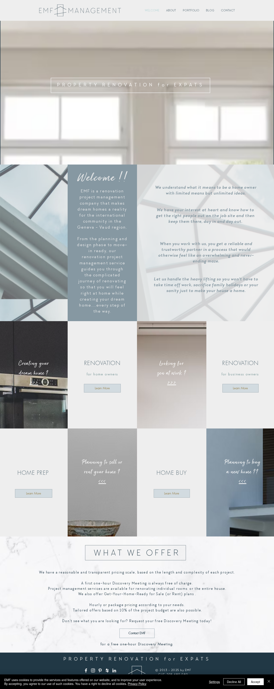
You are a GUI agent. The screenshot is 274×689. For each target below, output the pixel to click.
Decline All (234, 682)
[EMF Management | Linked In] (114, 670)
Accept (255, 682)
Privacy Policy (137, 684)
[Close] (268, 682)
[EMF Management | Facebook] (86, 670)
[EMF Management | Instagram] (93, 670)
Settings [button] (214, 682)
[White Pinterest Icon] (100, 670)
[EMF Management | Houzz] (107, 670)
